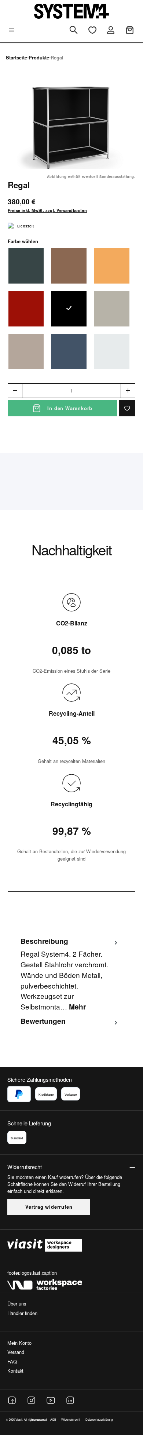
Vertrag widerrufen (48, 1207)
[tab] (70, 974)
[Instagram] (31, 1400)
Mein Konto (19, 1342)
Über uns (16, 1303)
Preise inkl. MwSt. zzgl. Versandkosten (47, 210)
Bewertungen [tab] (43, 1021)
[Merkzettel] (92, 30)
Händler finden (22, 1313)
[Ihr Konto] (110, 30)
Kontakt (15, 1370)
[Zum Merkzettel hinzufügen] (127, 408)
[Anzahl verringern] (15, 390)
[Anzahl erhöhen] (128, 390)
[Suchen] (73, 30)
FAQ (12, 1361)
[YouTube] (50, 1400)
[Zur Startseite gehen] (71, 11)
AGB (53, 1419)
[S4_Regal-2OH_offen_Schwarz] (71, 128)
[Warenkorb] (129, 30)
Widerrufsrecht (70, 1419)
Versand (15, 1351)
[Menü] (12, 30)
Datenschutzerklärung (99, 1419)
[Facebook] (11, 1400)
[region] (71, 128)
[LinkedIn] (70, 1400)
